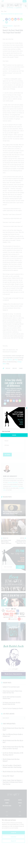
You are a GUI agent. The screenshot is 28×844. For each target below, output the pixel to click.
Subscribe (14, 435)
